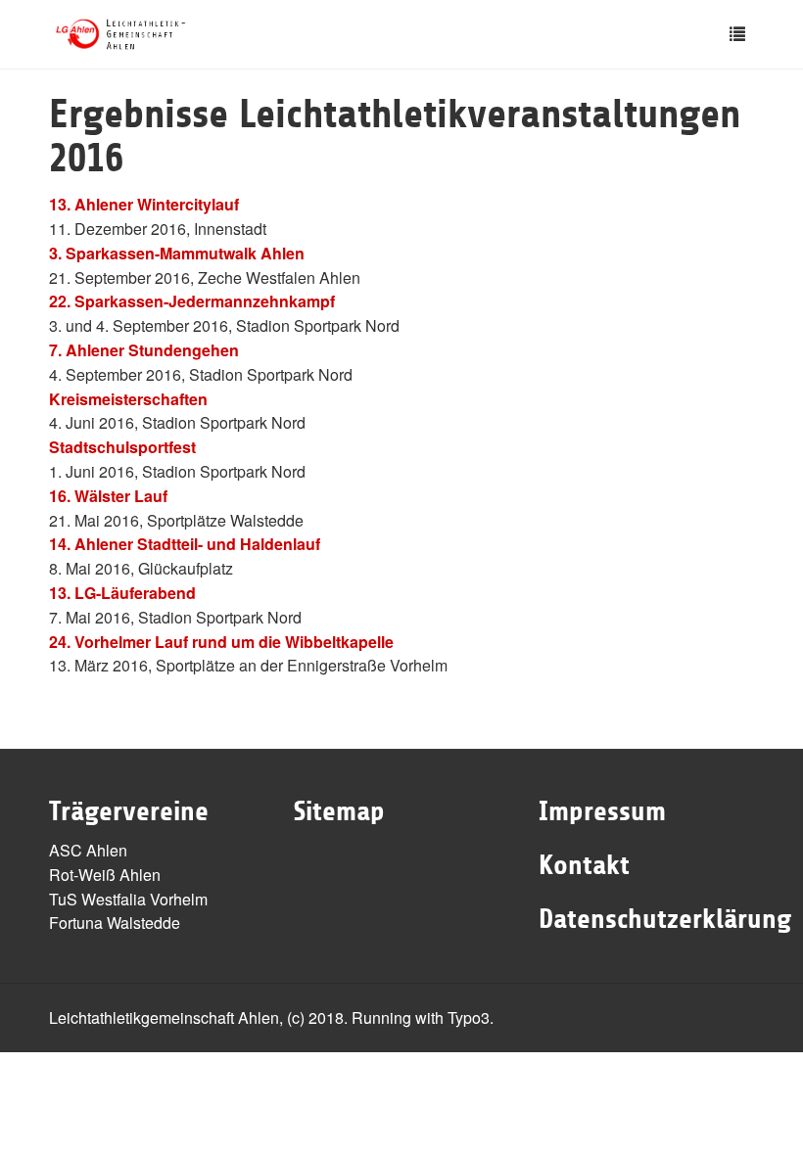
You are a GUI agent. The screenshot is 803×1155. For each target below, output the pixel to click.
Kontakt (584, 865)
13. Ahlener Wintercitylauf (144, 204)
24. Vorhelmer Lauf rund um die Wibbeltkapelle (221, 641)
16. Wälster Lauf (108, 496)
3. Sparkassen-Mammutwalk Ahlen (177, 253)
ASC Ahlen (88, 850)
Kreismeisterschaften (128, 399)
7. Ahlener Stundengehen (144, 350)
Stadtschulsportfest (122, 447)
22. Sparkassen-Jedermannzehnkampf (192, 301)
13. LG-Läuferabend (122, 592)
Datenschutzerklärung (665, 919)
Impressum (602, 811)
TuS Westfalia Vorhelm (128, 899)
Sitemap (339, 811)
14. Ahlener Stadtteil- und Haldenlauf (184, 543)
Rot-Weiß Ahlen (105, 874)
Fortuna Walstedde (114, 922)
